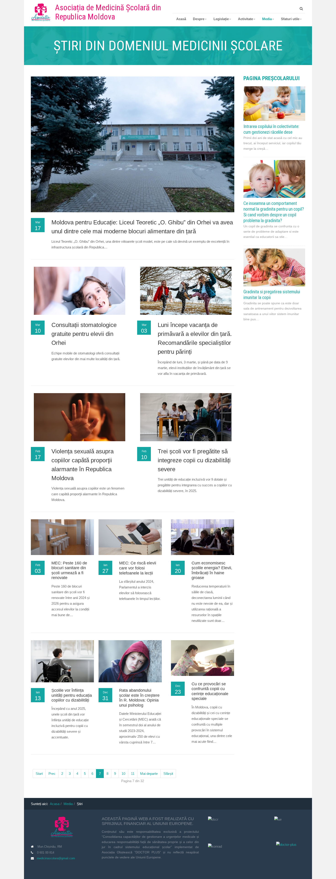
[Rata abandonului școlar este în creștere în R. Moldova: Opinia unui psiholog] (130, 661)
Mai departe (149, 774)
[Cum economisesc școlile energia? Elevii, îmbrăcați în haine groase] (202, 537)
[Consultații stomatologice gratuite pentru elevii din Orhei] (79, 297)
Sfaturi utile (290, 19)
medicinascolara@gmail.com (56, 858)
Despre (198, 19)
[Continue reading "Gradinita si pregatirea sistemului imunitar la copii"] (274, 267)
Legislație (221, 19)
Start (39, 774)
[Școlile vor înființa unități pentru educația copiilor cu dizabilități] (62, 661)
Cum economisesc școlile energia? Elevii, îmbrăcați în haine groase (212, 570)
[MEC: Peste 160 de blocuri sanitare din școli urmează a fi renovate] (62, 537)
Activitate (245, 19)
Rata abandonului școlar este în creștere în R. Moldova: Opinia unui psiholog (139, 698)
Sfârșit (168, 774)
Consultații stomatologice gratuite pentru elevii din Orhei (84, 333)
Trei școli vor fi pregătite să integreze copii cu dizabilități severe (194, 460)
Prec (52, 774)
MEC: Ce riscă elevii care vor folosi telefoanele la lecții (137, 568)
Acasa (54, 804)
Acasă (181, 19)
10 (123, 774)
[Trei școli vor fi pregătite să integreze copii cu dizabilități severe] (186, 423)
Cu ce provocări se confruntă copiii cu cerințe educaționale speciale (210, 691)
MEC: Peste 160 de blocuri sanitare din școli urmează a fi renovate (69, 570)
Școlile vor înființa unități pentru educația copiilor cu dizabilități (71, 695)
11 (132, 774)
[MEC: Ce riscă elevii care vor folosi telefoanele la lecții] (130, 537)
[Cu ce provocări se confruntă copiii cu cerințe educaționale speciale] (202, 658)
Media (267, 19)
